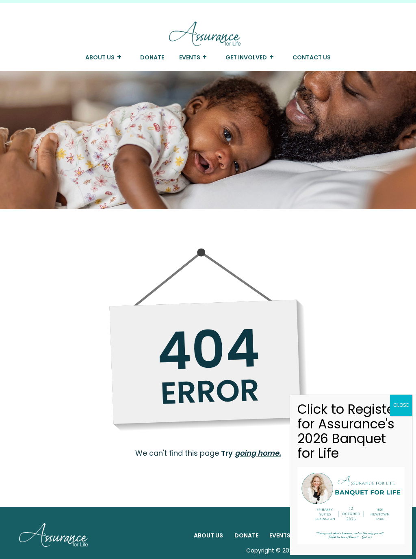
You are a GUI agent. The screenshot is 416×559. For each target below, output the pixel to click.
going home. (258, 453)
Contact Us (311, 57)
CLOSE (401, 405)
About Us (100, 57)
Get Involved (246, 57)
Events (189, 57)
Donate (152, 57)
